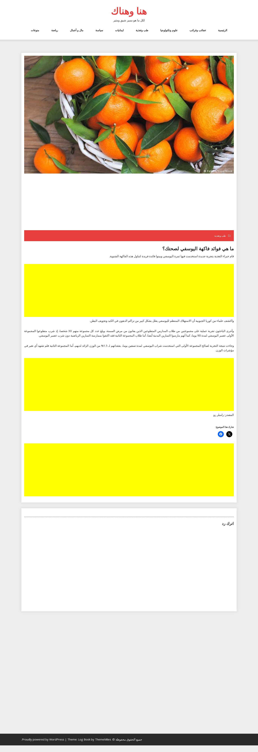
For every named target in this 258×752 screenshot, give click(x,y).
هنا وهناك (129, 10)
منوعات (35, 30)
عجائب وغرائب (198, 30)
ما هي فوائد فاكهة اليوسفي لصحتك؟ (198, 248)
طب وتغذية (142, 30)
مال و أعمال (76, 30)
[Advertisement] (128, 202)
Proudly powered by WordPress (43, 739)
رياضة (54, 30)
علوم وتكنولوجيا (169, 30)
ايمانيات (119, 30)
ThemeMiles (103, 739)
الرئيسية (222, 30)
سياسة (99, 30)
